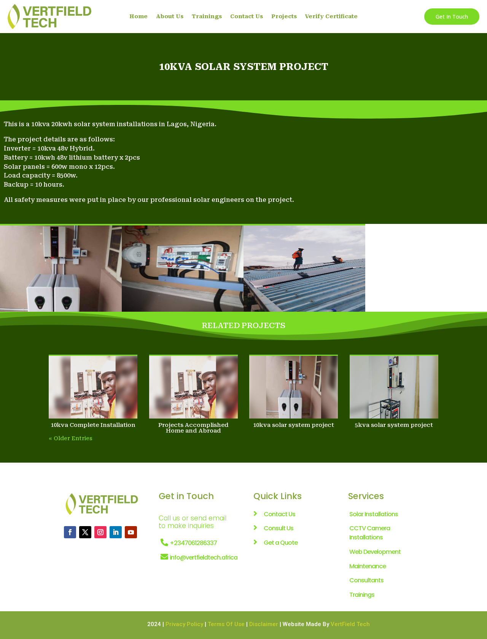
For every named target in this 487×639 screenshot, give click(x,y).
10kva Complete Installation (93, 425)
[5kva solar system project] (394, 387)
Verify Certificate (331, 16)
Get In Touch (452, 16)
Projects (284, 16)
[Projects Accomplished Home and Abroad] (193, 387)
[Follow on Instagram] (100, 532)
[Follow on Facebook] (70, 532)
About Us (169, 16)
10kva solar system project (293, 425)
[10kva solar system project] (293, 387)
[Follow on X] (85, 532)
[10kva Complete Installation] (93, 387)
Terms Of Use (226, 624)
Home (138, 16)
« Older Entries (70, 438)
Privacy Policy (184, 624)
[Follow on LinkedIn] (116, 532)
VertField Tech (350, 624)
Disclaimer (263, 624)
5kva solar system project (394, 425)
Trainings (207, 16)
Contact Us (246, 16)
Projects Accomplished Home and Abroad (193, 428)
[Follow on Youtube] (131, 532)
